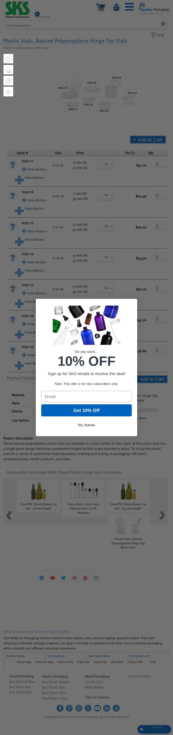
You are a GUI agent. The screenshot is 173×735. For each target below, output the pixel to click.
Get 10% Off (86, 410)
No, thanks (86, 425)
